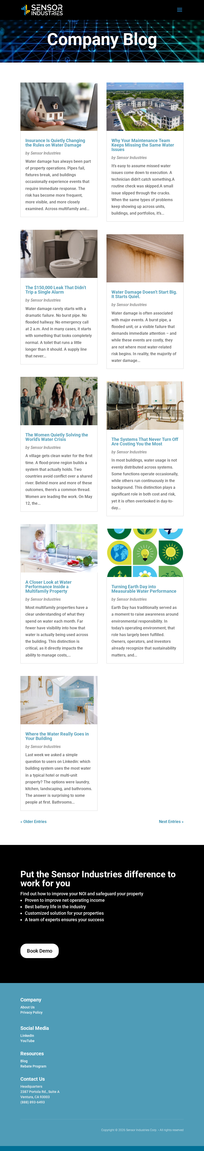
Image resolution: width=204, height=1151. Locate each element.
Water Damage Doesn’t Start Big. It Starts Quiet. (144, 294)
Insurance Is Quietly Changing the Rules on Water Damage (55, 143)
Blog (24, 1061)
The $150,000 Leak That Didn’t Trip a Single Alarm (55, 290)
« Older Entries (33, 821)
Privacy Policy (31, 1012)
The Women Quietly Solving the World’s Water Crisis (56, 437)
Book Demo (39, 951)
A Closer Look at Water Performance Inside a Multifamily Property (48, 586)
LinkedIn (27, 1036)
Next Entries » (171, 821)
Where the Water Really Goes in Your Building (57, 736)
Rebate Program (33, 1066)
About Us (27, 1007)
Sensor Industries (46, 153)
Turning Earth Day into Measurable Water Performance (143, 589)
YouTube (27, 1041)
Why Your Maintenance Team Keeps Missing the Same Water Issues (142, 145)
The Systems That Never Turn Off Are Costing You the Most (144, 441)
